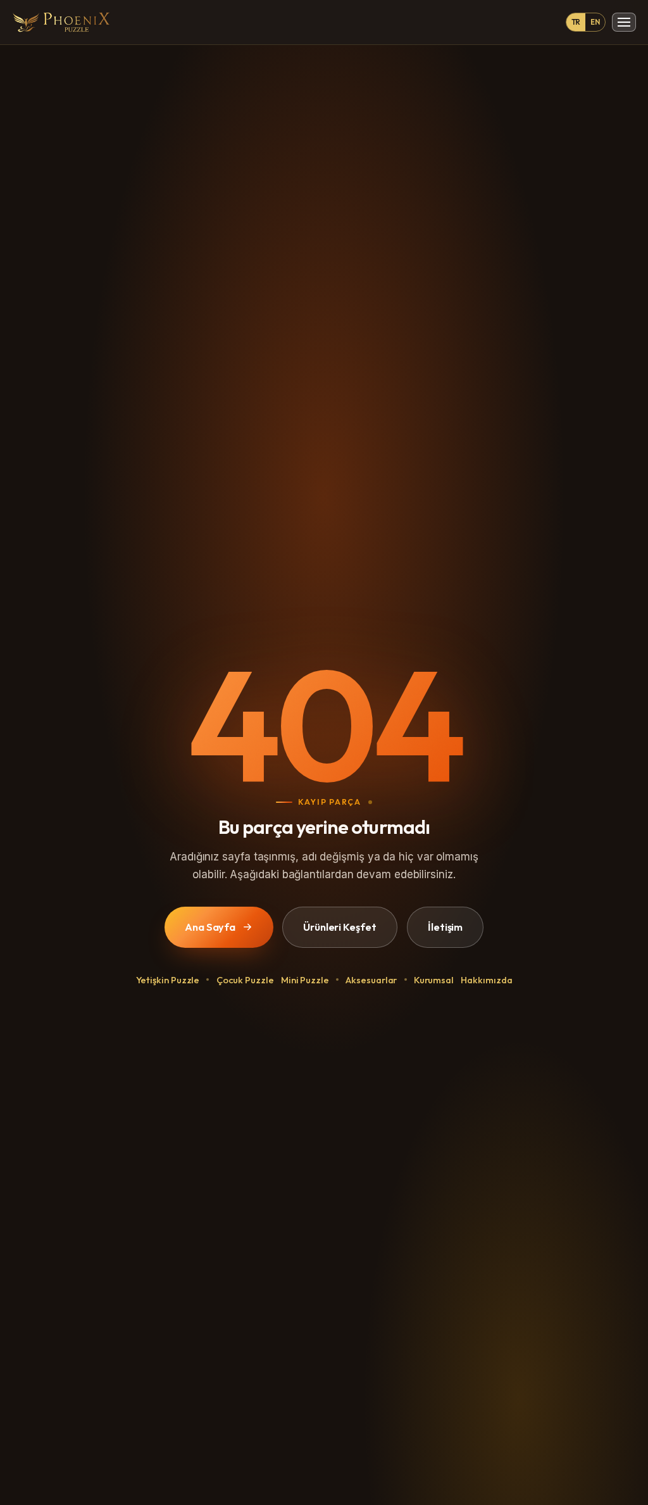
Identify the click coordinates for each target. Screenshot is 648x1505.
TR (576, 22)
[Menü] (624, 22)
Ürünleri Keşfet (340, 926)
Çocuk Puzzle (245, 980)
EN (595, 22)
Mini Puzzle (305, 980)
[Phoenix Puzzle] (61, 22)
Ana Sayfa (210, 926)
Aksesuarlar (371, 980)
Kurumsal (434, 980)
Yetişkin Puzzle (168, 980)
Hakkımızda (486, 980)
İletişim (445, 926)
